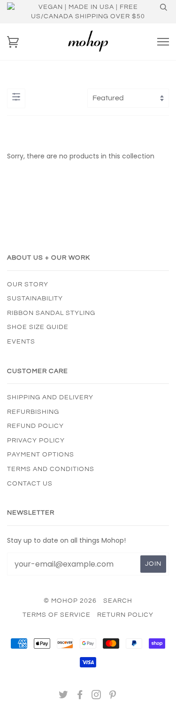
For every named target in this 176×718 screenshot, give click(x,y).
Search (117, 601)
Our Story (27, 284)
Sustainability (35, 298)
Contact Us (30, 483)
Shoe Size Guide (38, 327)
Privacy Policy (36, 440)
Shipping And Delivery (50, 397)
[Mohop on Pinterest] (113, 696)
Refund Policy (35, 426)
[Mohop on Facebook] (80, 696)
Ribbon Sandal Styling (51, 313)
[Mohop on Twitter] (64, 696)
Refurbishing (33, 412)
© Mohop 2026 (70, 601)
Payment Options (40, 454)
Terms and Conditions (50, 469)
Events (21, 341)
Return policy (125, 615)
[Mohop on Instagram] (96, 696)
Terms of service (57, 615)
